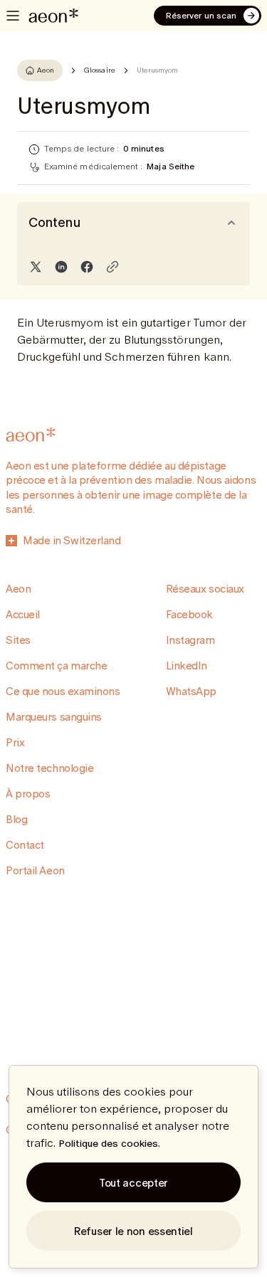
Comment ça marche (56, 665)
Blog (16, 819)
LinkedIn (186, 665)
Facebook (189, 614)
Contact (25, 845)
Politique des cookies (108, 1143)
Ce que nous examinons (63, 691)
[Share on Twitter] (35, 267)
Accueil (23, 614)
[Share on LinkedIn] (61, 267)
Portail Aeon (35, 870)
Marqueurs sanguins (54, 717)
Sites (18, 640)
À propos (28, 793)
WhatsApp (191, 691)
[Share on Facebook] (87, 267)
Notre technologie (49, 768)
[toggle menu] (13, 16)
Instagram (190, 640)
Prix (15, 742)
